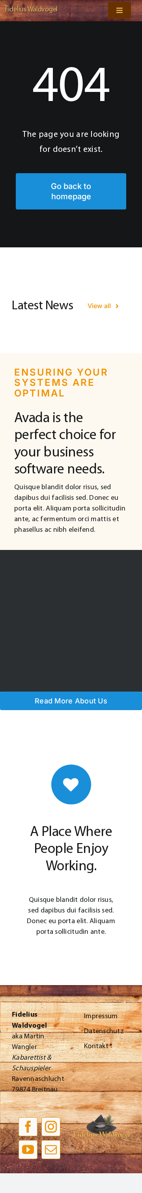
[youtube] (28, 1149)
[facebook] (28, 1126)
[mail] (50, 1149)
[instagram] (50, 1126)
